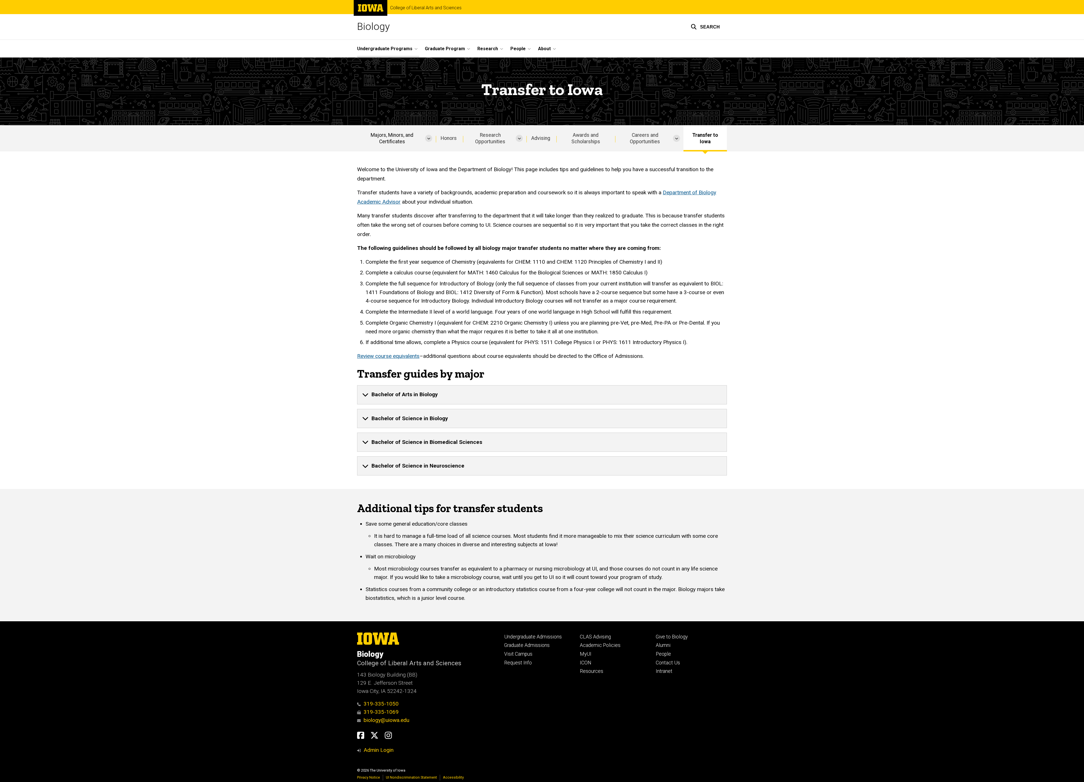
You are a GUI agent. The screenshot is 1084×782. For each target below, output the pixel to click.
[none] (542, 394)
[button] (705, 26)
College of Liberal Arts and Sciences (426, 7)
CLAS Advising (595, 637)
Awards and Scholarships (585, 138)
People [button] (518, 48)
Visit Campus (518, 654)
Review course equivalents (388, 356)
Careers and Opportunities (645, 138)
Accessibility (453, 777)
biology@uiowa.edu (386, 720)
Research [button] (487, 48)
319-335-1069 (381, 712)
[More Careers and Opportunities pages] (676, 138)
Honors (449, 138)
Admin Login (379, 750)
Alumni (663, 645)
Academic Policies (600, 645)
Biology (373, 27)
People (663, 654)
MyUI (585, 654)
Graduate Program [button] (445, 48)
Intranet (664, 671)
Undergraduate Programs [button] (384, 48)
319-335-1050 (381, 704)
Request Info (518, 663)
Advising (540, 138)
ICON (585, 663)
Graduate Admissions (527, 645)
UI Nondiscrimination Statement (411, 777)
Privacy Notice (368, 777)
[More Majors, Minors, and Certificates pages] (428, 138)
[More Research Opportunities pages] (519, 138)
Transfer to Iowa (705, 138)
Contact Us (668, 663)
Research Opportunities (490, 138)
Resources (591, 671)
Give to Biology (672, 637)
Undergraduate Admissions (533, 637)
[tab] (542, 395)
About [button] (544, 48)
